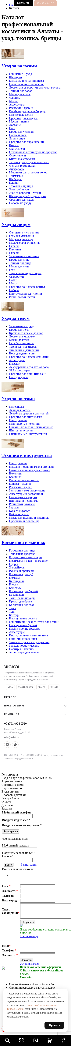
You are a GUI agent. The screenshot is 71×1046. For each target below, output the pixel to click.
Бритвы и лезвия (20, 483)
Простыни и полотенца (24, 521)
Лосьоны (15, 124)
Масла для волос (19, 94)
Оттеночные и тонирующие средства (33, 152)
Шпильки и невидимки (24, 500)
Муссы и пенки (19, 121)
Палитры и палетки (21, 649)
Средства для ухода (21, 199)
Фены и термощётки (22, 165)
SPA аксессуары (19, 370)
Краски (14, 145)
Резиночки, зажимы (22, 504)
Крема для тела (19, 329)
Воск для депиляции (22, 353)
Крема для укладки (21, 131)
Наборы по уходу (20, 203)
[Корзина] (50, 1040)
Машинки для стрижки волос (28, 172)
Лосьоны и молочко (22, 336)
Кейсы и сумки (19, 514)
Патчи (13, 280)
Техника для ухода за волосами (29, 162)
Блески (13, 584)
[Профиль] (64, 1040)
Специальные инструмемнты (28, 433)
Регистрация (11, 831)
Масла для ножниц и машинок (29, 517)
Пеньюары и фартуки (23, 497)
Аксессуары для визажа (24, 652)
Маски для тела (19, 339)
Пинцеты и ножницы (23, 638)
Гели (12, 128)
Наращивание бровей (23, 625)
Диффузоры (16, 169)
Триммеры (16, 175)
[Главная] (36, 1040)
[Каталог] (21, 1040)
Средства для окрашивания (26, 141)
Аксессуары (17, 104)
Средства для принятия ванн (27, 373)
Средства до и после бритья (27, 286)
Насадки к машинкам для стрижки (31, 466)
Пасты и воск (18, 135)
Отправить (28, 922)
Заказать (26, 960)
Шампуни (15, 77)
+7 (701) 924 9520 (15, 723)
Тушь (12, 608)
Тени (12, 611)
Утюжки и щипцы (21, 186)
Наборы (14, 290)
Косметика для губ (21, 574)
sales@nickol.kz (11, 737)
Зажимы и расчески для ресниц (29, 642)
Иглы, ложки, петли (22, 297)
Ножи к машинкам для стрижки (29, 470)
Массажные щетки (21, 114)
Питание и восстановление (26, 84)
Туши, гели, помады (22, 598)
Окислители (17, 148)
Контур (14, 615)
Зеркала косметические (24, 645)
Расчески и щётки (20, 487)
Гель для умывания (21, 235)
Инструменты (18, 420)
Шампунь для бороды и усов (27, 196)
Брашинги (15, 476)
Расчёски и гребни (21, 107)
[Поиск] (7, 1040)
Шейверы (15, 179)
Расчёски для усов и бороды (27, 111)
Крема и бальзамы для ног (26, 333)
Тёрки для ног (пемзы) (23, 346)
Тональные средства (22, 553)
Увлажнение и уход (21, 326)
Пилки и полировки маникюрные (31, 427)
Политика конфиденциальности (18, 758)
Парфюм (14, 363)
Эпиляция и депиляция (24, 350)
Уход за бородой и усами (25, 192)
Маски (13, 101)
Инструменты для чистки (25, 293)
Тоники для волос (20, 90)
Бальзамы (15, 587)
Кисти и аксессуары (22, 158)
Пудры (13, 564)
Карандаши (16, 581)
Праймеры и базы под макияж (28, 560)
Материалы (16, 406)
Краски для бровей (21, 601)
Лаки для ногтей (19, 410)
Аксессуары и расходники (26, 493)
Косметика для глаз (21, 604)
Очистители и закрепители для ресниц (34, 621)
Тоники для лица (20, 263)
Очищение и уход (20, 73)
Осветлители (17, 155)
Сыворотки (16, 276)
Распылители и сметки (24, 480)
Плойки (14, 182)
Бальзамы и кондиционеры (26, 80)
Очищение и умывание (24, 232)
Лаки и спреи (18, 138)
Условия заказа (29, 963)
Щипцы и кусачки (21, 430)
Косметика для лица (22, 550)
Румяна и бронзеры (21, 570)
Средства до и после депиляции (29, 356)
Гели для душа (18, 377)
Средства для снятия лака (25, 416)
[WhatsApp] (15, 744)
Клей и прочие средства (24, 628)
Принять (54, 1025)
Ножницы (15, 473)
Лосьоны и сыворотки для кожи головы (35, 87)
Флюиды (14, 97)
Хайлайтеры (17, 567)
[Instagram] (7, 744)
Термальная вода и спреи (25, 273)
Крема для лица (19, 259)
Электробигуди (19, 189)
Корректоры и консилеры (25, 557)
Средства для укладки (23, 118)
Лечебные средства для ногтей (29, 413)
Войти (8, 864)
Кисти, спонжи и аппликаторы (29, 635)
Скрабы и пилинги (21, 343)
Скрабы (14, 246)
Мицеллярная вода (21, 239)
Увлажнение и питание (24, 256)
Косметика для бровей (23, 591)
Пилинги (15, 249)
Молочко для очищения (24, 242)
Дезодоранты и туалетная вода (29, 367)
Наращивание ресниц (23, 618)
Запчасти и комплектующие (27, 490)
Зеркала (14, 507)
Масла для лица (19, 266)
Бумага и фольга (19, 510)
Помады (14, 577)
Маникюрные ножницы (24, 423)
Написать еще (29, 936)
